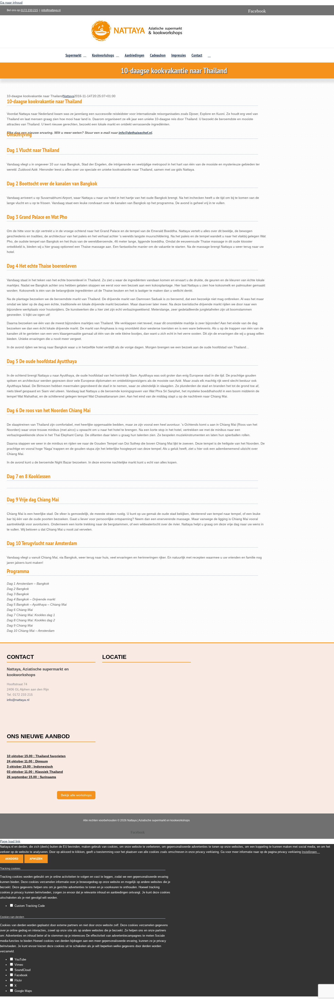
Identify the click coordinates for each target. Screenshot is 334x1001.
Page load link (10, 841)
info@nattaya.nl (51, 10)
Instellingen (310, 852)
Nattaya (68, 96)
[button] (209, 55)
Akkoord (11, 859)
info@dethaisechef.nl (135, 132)
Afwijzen (36, 859)
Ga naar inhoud (11, 2)
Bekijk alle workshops (76, 795)
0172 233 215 (29, 10)
